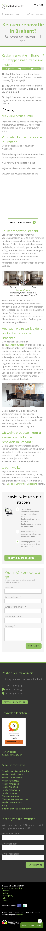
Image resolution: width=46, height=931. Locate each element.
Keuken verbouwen (12, 774)
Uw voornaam (9, 843)
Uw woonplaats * (12, 616)
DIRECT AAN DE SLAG (20, 222)
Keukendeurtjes (10, 780)
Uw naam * (9, 587)
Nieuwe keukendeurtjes (15, 799)
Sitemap (5, 890)
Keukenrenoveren (11, 793)
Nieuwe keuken (10, 796)
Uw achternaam (10, 853)
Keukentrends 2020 (12, 802)
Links (4, 898)
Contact (5, 900)
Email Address (10, 833)
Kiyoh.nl (20, 914)
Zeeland (11, 483)
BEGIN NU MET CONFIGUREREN (17, 116)
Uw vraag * (9, 626)
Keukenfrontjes (10, 783)
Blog (4, 805)
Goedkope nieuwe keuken (16, 771)
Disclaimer (6, 893)
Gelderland (32, 483)
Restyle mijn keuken (21, 558)
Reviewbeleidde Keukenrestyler (12, 753)
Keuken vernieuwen (12, 777)
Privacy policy (7, 895)
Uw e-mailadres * (12, 597)
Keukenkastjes (10, 786)
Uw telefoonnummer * (15, 606)
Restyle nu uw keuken (15, 702)
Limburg (20, 483)
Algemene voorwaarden (12, 888)
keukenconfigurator (14, 344)
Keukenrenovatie (11, 789)
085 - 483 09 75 (37, 14)
